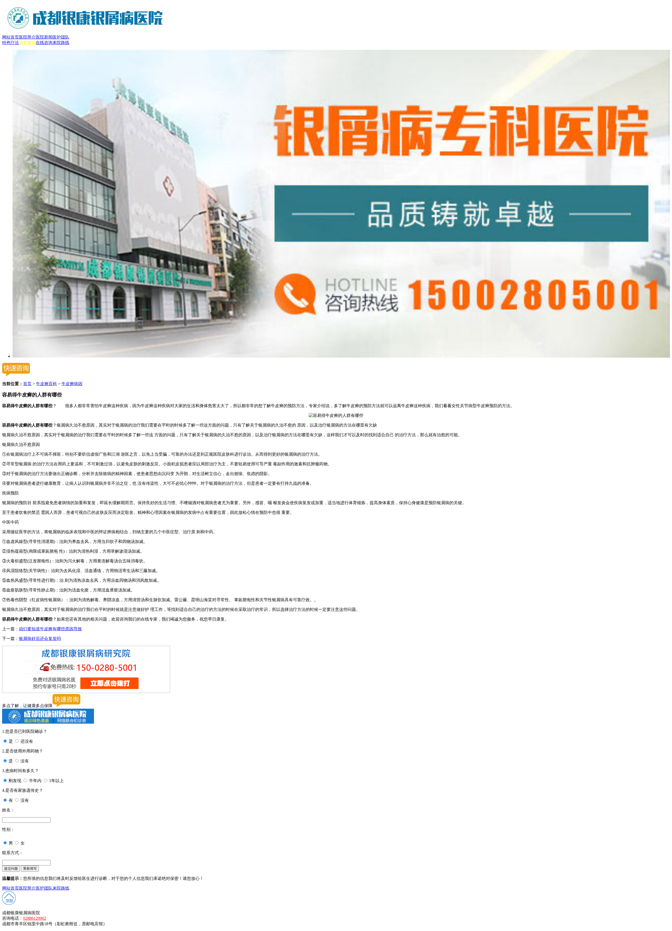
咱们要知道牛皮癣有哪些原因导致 (50, 629)
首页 (27, 383)
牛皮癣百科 (46, 383)
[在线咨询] (341, 356)
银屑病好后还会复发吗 (40, 638)
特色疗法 (10, 42)
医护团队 (60, 37)
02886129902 (34, 918)
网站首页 (10, 37)
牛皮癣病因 (71, 383)
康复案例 (27, 42)
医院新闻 (44, 37)
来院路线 (60, 42)
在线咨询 (44, 42)
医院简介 (27, 37)
